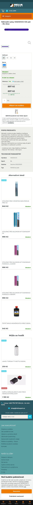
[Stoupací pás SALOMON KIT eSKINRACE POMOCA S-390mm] (16, 280)
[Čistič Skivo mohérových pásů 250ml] (16, 311)
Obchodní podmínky (8, 436)
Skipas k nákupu (7, 457)
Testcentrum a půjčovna (9, 467)
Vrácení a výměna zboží (9, 434)
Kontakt (4, 446)
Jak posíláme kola (7, 431)
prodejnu (11, 123)
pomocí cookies (24, 481)
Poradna (4, 469)
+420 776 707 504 (14, 403)
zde (25, 486)
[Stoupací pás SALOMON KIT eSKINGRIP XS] (16, 219)
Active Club (5, 460)
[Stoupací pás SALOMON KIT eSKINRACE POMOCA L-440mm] (16, 250)
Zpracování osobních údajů (10, 439)
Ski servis (4, 462)
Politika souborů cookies (9, 444)
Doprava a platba (7, 429)
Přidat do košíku (16, 105)
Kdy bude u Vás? (19, 81)
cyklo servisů (10, 121)
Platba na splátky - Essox (9, 441)
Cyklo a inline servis (7, 465)
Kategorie (8, 16)
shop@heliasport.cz (18, 408)
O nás (3, 472)
